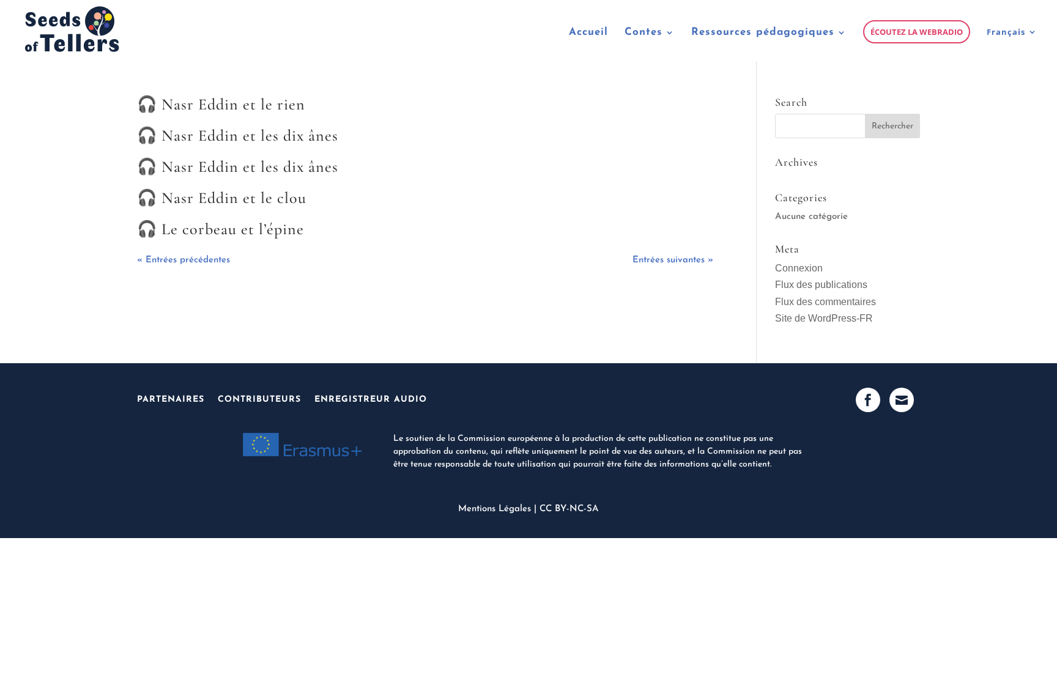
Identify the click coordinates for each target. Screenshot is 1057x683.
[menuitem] (1012, 44)
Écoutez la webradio (916, 31)
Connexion (799, 268)
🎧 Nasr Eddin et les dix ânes (237, 135)
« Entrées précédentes (183, 260)
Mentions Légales (494, 509)
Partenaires (170, 399)
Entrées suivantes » (672, 260)
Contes (643, 32)
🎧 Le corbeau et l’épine (220, 229)
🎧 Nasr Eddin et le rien (221, 104)
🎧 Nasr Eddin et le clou (221, 197)
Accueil (588, 32)
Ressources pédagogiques (762, 32)
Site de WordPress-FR (824, 318)
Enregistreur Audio (370, 399)
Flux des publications (821, 284)
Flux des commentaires (825, 302)
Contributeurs (259, 399)
